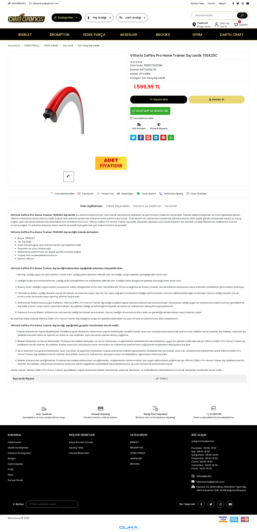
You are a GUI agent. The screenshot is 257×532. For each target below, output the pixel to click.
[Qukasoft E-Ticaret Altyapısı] (128, 528)
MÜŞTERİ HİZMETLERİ (82, 435)
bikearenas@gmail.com (210, 481)
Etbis (10, 474)
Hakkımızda (14, 442)
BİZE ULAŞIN (198, 435)
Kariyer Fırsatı (15, 480)
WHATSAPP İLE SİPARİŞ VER (152, 111)
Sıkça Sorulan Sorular (81, 442)
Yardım (211, 3)
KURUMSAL (14, 435)
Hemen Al (218, 99)
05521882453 (204, 476)
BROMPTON (136, 447)
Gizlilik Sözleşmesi (18, 447)
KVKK (11, 469)
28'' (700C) (162, 378)
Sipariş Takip (197, 3)
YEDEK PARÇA (137, 453)
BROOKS (135, 464)
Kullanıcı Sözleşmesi (19, 453)
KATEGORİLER (138, 435)
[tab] (91, 206)
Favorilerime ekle (143, 118)
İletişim (222, 3)
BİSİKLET (134, 442)
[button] (241, 24)
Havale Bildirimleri (79, 453)
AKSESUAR (136, 458)
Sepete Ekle (160, 99)
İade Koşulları (15, 464)
